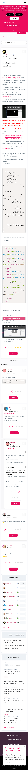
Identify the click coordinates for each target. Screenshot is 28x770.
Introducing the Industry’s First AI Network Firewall (12, 641)
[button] (10, 14)
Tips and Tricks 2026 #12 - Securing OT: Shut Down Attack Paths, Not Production (13, 721)
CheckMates (9, 727)
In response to (9, 413)
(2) (24, 347)
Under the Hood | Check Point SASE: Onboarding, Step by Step (14, 682)
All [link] (6, 665)
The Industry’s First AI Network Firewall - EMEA (13, 710)
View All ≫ (5, 627)
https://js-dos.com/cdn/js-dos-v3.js (13, 138)
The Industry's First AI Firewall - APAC (13, 702)
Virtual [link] (11, 665)
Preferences (14, 18)
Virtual (6, 677)
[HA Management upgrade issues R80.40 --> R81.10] (2, 360)
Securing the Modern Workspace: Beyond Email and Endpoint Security (14, 691)
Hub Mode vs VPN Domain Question (13, 645)
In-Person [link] (18, 665)
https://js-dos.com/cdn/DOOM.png (13, 135)
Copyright (10, 766)
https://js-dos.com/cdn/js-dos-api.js (13, 137)
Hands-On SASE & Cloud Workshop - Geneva (12, 672)
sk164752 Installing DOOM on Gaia (11, 77)
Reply (13, 353)
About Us (23, 766)
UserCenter (14, 768)
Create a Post (21, 32)
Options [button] (25, 37)
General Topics (7, 36)
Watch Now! (12, 26)
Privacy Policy (16, 766)
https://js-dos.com (6, 96)
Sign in (6, 754)
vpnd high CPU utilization (10, 648)
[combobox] (14, 42)
